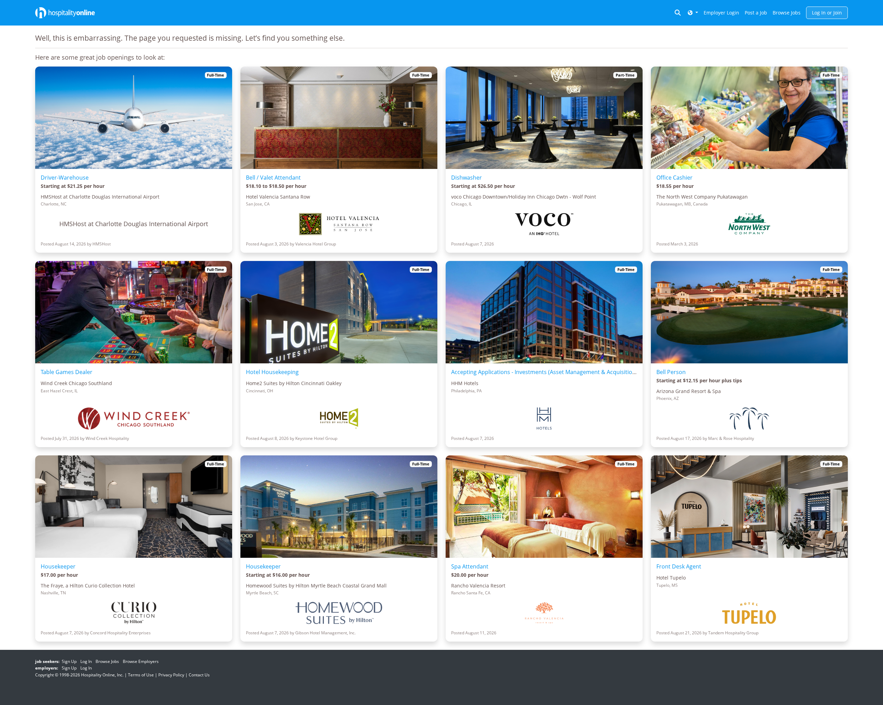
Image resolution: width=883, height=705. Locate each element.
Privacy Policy (171, 675)
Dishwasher (466, 177)
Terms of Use (141, 675)
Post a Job (756, 12)
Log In (86, 661)
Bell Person (671, 372)
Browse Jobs (787, 12)
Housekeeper (58, 566)
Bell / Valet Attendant (273, 177)
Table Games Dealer (66, 372)
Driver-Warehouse (65, 177)
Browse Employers (141, 661)
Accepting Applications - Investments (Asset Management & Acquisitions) (545, 372)
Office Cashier (674, 177)
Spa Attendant (469, 566)
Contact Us (199, 675)
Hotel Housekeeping (272, 372)
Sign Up (69, 661)
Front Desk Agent (678, 566)
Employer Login (721, 12)
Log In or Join (827, 12)
